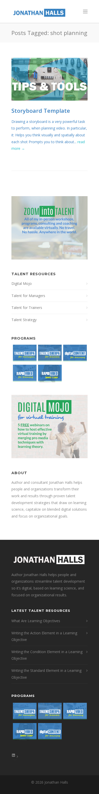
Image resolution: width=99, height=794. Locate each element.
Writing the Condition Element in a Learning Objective (46, 655)
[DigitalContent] (74, 355)
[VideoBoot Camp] (49, 375)
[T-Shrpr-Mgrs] (24, 355)
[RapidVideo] (24, 375)
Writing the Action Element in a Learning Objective (44, 636)
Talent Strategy (24, 319)
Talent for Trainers (26, 307)
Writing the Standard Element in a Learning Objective (46, 674)
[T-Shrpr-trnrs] (49, 355)
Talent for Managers (28, 295)
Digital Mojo (21, 283)
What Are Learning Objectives (35, 620)
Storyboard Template (40, 110)
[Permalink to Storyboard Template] (49, 79)
